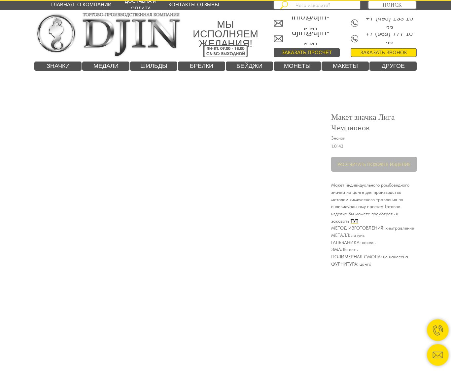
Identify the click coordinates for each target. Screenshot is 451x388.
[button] (384, 52)
